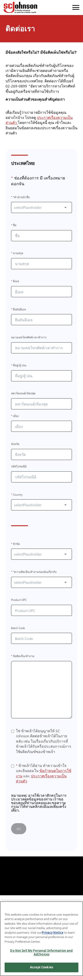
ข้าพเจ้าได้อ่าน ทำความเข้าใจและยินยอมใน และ (43, 773)
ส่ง (19, 828)
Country (17, 495)
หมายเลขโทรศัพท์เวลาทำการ (28, 337)
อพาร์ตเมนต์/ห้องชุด (23, 393)
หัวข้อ (15, 544)
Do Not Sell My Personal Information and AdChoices (41, 952)
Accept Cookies (41, 967)
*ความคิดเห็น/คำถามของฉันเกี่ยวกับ (34, 572)
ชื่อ (13, 225)
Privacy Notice (52, 932)
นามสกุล (17, 253)
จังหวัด (15, 444)
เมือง (15, 416)
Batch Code (18, 628)
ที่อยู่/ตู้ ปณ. (19, 365)
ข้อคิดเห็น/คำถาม (22, 656)
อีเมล (15, 281)
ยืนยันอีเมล (18, 309)
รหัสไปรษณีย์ (19, 467)
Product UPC (19, 600)
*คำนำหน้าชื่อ (20, 197)
